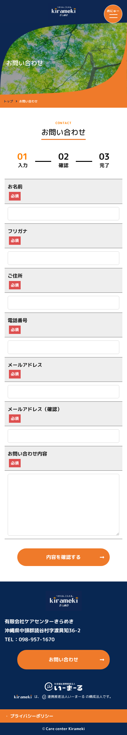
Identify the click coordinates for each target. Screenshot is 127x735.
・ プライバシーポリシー (29, 716)
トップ (8, 101)
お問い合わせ (63, 659)
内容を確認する (63, 557)
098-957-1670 (37, 639)
